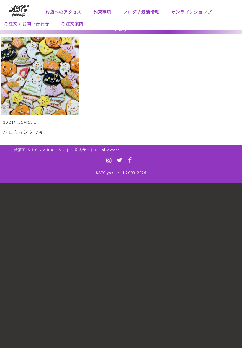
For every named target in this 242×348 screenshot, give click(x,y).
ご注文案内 (72, 24)
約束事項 (103, 12)
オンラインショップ (191, 12)
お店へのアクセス (63, 12)
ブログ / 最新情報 (141, 12)
